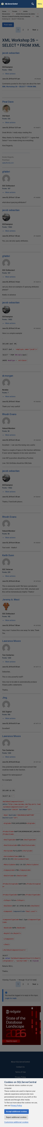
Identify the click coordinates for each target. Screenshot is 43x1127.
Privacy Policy (16, 1105)
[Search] (32, 4)
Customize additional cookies (16, 1122)
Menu (40, 4)
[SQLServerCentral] (2, 4)
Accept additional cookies (16, 1111)
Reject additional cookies (16, 1117)
